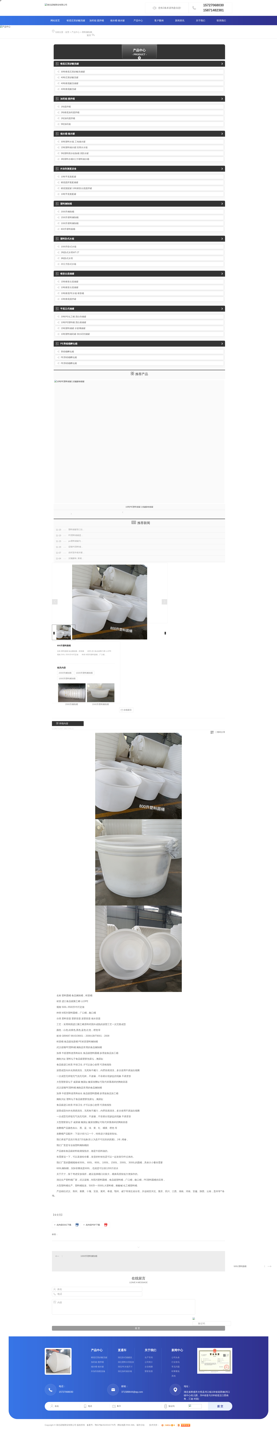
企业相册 (149, 1366)
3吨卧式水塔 (67, 258)
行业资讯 (176, 1362)
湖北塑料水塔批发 (126, 1362)
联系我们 (221, 20)
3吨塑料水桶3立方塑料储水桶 (75, 159)
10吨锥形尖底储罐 (69, 287)
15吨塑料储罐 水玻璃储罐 (73, 328)
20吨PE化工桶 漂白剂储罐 (73, 316)
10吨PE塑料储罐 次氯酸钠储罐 (139, 507)
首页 (67, 32)
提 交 (220, 1406)
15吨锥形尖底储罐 (69, 281)
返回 (89, 35)
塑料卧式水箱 (67, 238)
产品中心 (138, 20)
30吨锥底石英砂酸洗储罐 (73, 71)
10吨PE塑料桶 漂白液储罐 (73, 322)
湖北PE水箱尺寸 (125, 1366)
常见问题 (176, 1366)
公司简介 (149, 1362)
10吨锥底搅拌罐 (68, 299)
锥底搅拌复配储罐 (69, 182)
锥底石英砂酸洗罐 (76, 20)
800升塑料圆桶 (68, 229)
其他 (174, 1376)
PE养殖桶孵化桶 (68, 343)
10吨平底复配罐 (68, 176)
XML (133, 1425)
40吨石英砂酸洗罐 (69, 77)
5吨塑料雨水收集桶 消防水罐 (75, 153)
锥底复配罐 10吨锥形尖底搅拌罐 (76, 188)
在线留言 (127, 710)
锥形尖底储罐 (67, 273)
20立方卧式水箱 (68, 264)
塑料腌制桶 (87, 32)
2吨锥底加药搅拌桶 (70, 112)
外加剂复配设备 (68, 168)
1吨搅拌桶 (66, 106)
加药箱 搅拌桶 (96, 20)
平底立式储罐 (67, 308)
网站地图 (121, 1425)
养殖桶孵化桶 (67, 351)
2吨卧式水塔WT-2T (70, 252)
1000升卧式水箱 (68, 246)
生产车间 (149, 1357)
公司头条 (176, 1357)
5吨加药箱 (66, 124)
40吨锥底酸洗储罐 (69, 83)
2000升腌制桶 (67, 211)
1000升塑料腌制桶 (69, 223)
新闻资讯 (179, 20)
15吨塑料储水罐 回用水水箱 (74, 147)
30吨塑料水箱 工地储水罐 (73, 141)
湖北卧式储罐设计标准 (126, 1357)
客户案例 (159, 20)
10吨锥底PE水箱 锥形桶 (72, 293)
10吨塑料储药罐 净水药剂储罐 (75, 334)
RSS (128, 1425)
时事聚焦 (176, 1371)
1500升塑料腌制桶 (69, 217)
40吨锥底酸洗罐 (68, 89)
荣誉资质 (149, 1371)
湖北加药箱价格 (125, 1371)
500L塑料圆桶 (240, 1266)
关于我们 (200, 20)
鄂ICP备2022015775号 (105, 1425)
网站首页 (55, 20)
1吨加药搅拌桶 (68, 118)
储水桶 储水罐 (117, 20)
